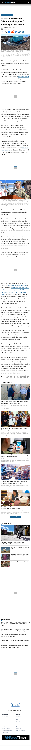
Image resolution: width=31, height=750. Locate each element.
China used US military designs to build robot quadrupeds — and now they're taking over (12, 542)
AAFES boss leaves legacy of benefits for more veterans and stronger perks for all (14, 402)
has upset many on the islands (17, 285)
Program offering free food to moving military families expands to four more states (14, 482)
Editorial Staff (5, 732)
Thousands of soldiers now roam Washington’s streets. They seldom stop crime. (14, 646)
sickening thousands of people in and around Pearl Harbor (14, 292)
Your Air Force (7, 15)
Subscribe (18, 716)
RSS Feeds (19, 720)
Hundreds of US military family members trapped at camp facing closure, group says (15, 641)
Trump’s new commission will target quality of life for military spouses (15, 429)
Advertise (4, 726)
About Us (18, 728)
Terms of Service (6, 718)
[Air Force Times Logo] (10, 2)
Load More (15, 517)
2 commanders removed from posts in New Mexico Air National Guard (13, 635)
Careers (18, 726)
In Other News (5, 382)
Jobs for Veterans (20, 730)
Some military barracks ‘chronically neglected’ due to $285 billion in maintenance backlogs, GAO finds (15, 623)
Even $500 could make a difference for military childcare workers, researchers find (14, 507)
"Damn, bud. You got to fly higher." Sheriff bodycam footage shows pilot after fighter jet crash (20, 555)
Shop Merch (19, 721)
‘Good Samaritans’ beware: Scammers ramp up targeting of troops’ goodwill (14, 455)
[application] (15, 533)
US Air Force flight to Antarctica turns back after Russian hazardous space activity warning (15, 630)
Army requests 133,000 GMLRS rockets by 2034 (20, 547)
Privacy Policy (5, 716)
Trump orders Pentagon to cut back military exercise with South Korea (20, 562)
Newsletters (19, 718)
